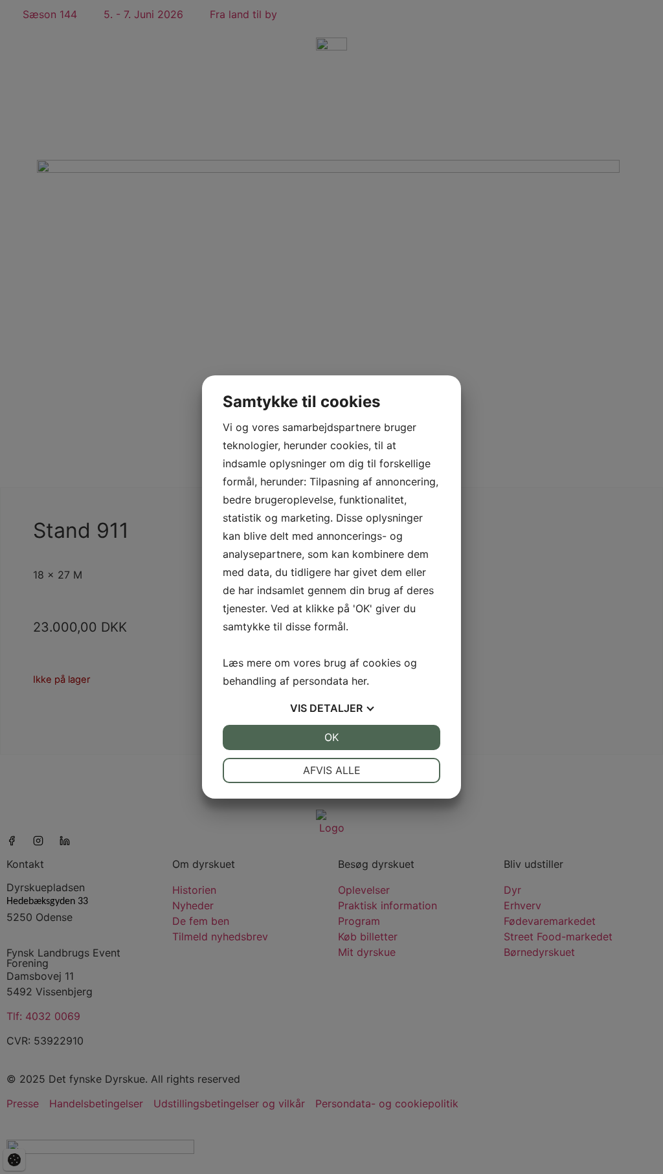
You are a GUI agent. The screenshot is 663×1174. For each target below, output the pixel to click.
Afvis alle (332, 770)
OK (331, 737)
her (359, 680)
